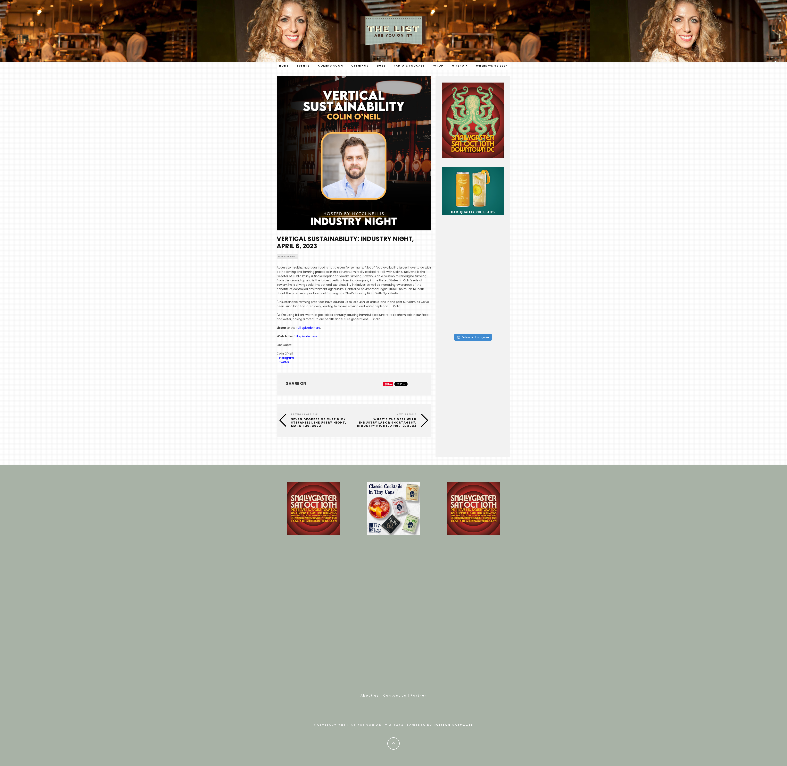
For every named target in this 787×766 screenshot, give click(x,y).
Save (389, 383)
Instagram (286, 358)
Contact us (394, 695)
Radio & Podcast (409, 65)
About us (370, 695)
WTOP (438, 65)
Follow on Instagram (475, 337)
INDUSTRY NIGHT (287, 256)
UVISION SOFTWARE (453, 725)
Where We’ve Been (492, 65)
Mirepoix (460, 65)
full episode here (308, 328)
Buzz (381, 65)
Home (284, 65)
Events (303, 65)
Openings (359, 65)
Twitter (284, 362)
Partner (418, 695)
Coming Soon (330, 65)
